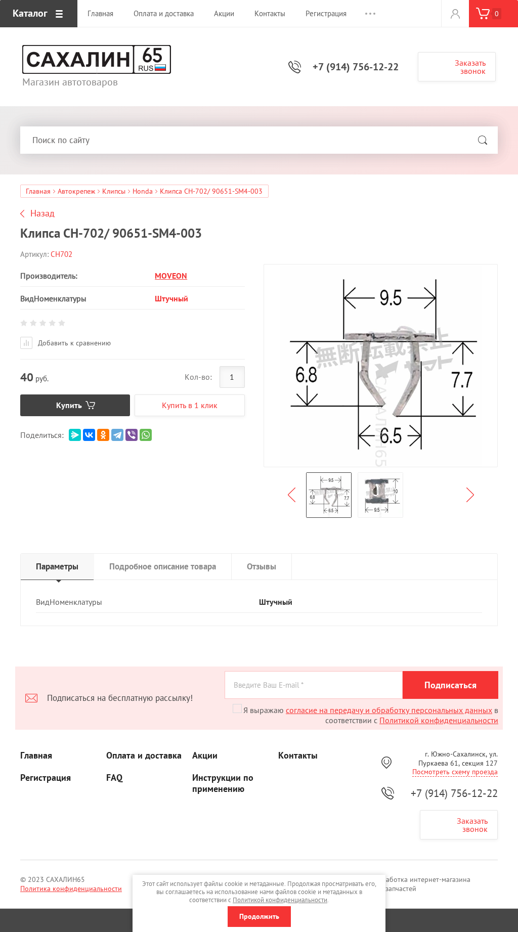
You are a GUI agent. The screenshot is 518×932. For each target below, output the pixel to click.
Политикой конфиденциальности (438, 720)
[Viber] (131, 435)
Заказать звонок (470, 67)
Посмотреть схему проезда (455, 771)
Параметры (57, 566)
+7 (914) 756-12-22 (356, 66)
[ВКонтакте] (89, 435)
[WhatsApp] (146, 435)
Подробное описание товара (162, 566)
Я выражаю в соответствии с (370, 715)
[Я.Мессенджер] (75, 435)
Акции (205, 755)
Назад (42, 213)
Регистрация (45, 777)
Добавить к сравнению (73, 342)
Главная (38, 191)
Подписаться (450, 685)
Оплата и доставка (144, 755)
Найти (482, 140)
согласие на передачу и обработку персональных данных (389, 710)
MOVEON (171, 276)
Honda (143, 191)
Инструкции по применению (222, 783)
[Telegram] (117, 435)
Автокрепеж (76, 191)
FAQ (114, 777)
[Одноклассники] (103, 435)
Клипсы (113, 191)
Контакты (298, 755)
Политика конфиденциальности (71, 888)
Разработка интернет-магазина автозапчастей (420, 884)
